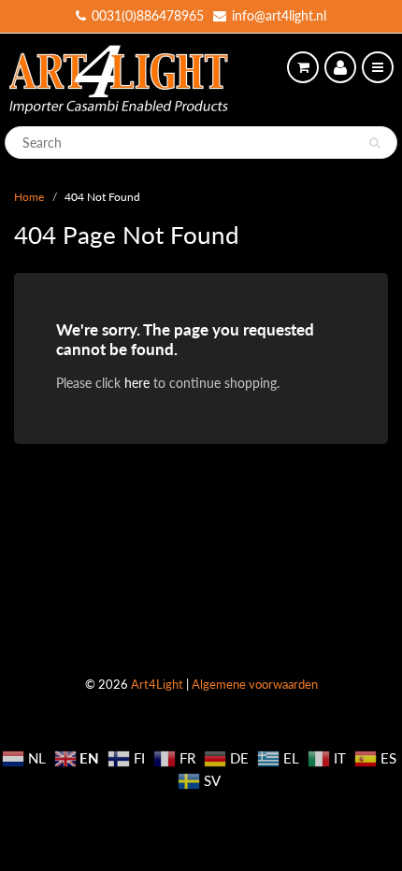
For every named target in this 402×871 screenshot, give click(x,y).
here (137, 383)
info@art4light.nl (279, 15)
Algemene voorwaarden (255, 684)
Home (29, 197)
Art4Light (157, 684)
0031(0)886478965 (148, 15)
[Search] (374, 143)
